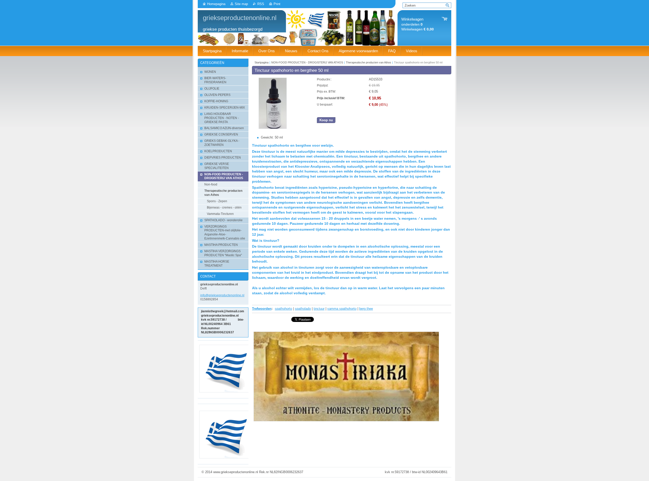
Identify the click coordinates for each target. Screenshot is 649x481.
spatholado (303, 309)
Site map (241, 4)
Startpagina (261, 62)
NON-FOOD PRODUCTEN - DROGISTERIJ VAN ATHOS (307, 62)
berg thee (366, 309)
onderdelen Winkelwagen (417, 24)
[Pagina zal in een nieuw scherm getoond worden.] (273, 128)
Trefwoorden (262, 309)
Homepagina (216, 4)
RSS (260, 4)
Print (277, 4)
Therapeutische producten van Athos (368, 62)
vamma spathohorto (341, 309)
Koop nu (326, 120)
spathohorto (283, 309)
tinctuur (319, 309)
